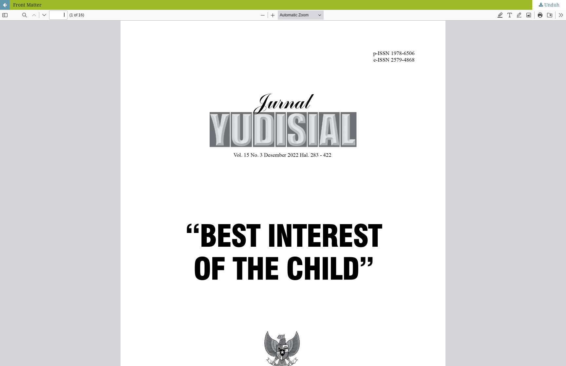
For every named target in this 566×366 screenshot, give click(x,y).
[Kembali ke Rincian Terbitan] (5, 5)
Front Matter (27, 5)
